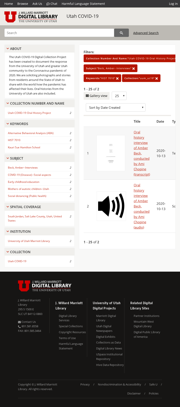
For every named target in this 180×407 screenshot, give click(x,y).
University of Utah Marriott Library (29, 241)
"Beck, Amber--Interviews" (109, 68)
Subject (16, 158)
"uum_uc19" (139, 78)
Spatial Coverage (25, 207)
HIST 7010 (14, 140)
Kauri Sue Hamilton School (24, 147)
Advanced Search (146, 33)
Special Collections (71, 326)
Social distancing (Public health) (27, 196)
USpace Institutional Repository (109, 356)
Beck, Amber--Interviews (23, 167)
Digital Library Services (68, 318)
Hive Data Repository (110, 365)
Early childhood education (23, 182)
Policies (153, 393)
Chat (53, 4)
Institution (20, 231)
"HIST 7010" (101, 78)
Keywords (19, 124)
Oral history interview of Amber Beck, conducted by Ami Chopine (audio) (141, 206)
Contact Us (28, 322)
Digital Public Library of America (147, 334)
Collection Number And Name (37, 103)
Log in (173, 4)
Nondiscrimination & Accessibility (119, 384)
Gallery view (98, 96)
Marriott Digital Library (106, 318)
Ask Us (37, 4)
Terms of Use (67, 338)
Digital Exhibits (105, 337)
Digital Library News (109, 348)
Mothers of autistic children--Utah (28, 189)
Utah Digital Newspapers (104, 328)
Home (8, 4)
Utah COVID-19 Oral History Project (29, 113)
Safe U (153, 384)
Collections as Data (108, 342)
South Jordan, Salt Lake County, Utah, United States (35, 218)
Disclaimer (134, 393)
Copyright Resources (72, 332)
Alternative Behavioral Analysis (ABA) (31, 133)
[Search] (121, 33)
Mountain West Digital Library (144, 324)
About (15, 48)
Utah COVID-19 (83, 16)
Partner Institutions (146, 316)
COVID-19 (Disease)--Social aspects (29, 175)
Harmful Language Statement (83, 4)
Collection (20, 252)
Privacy (85, 384)
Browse (22, 4)
